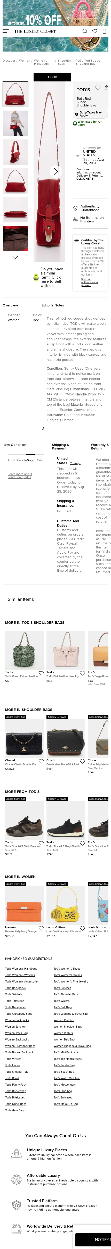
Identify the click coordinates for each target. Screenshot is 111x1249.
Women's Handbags (41, 62)
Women (24, 60)
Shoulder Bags (64, 62)
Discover (9, 60)
